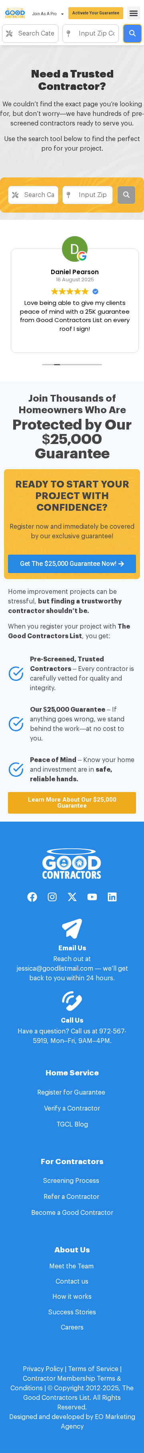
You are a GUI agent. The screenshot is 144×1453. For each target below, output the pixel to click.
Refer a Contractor (72, 1197)
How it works (72, 1297)
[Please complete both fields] (132, 33)
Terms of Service (93, 1369)
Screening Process (72, 1181)
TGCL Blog (72, 1124)
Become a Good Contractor (72, 1213)
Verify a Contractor (72, 1108)
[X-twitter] (72, 897)
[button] (133, 13)
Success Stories (72, 1312)
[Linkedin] (112, 897)
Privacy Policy (43, 1369)
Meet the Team (72, 1266)
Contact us (72, 1281)
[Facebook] (32, 897)
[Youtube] (92, 897)
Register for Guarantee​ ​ (72, 1092)
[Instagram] (52, 897)
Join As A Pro (44, 14)
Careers (72, 1327)
